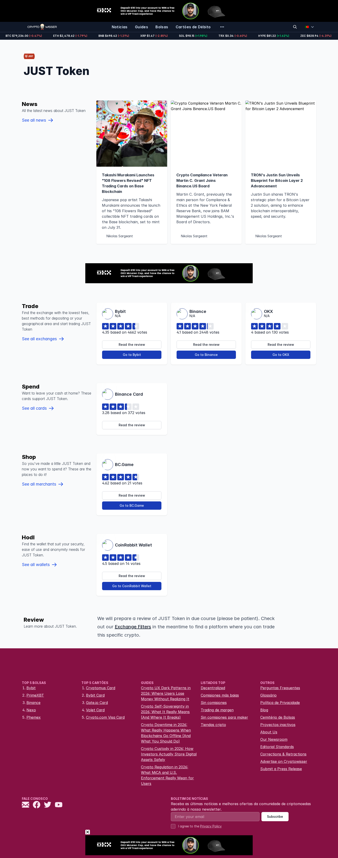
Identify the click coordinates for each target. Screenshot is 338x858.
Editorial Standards (277, 746)
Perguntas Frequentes (280, 688)
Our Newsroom (273, 739)
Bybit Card (95, 695)
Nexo (31, 710)
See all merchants (39, 484)
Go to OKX (280, 355)
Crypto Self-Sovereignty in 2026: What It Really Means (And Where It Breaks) (165, 712)
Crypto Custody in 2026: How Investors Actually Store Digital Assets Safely (169, 754)
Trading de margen (217, 710)
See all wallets (36, 564)
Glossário (268, 695)
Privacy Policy (211, 826)
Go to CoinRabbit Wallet (131, 586)
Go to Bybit (132, 355)
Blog (264, 710)
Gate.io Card (97, 702)
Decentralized (213, 688)
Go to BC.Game (132, 505)
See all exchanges (39, 338)
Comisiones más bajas (220, 695)
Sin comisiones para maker (224, 717)
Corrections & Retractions (283, 754)
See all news (34, 120)
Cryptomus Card (100, 688)
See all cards (34, 408)
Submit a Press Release (281, 768)
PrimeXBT (35, 695)
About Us (268, 732)
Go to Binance (206, 355)
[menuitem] (120, 27)
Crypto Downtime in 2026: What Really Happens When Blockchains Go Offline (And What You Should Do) (166, 733)
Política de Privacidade (280, 702)
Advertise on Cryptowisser (283, 761)
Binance (33, 702)
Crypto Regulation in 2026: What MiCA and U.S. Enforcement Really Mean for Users (167, 775)
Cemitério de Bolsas (277, 717)
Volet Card (95, 710)
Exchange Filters (133, 626)
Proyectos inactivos (277, 724)
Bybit (31, 688)
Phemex (33, 717)
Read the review (132, 344)
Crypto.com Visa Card (105, 717)
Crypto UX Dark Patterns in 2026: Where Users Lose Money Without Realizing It (166, 693)
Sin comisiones (214, 702)
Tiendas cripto (213, 724)
